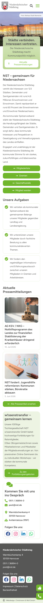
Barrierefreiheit (10, 590)
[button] (31, 6)
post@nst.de (9, 567)
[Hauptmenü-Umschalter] (38, 6)
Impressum (8, 586)
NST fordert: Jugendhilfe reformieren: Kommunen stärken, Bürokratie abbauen (20, 387)
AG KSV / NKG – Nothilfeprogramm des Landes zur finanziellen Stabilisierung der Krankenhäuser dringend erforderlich (19, 334)
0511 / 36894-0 (10, 563)
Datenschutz (21, 586)
